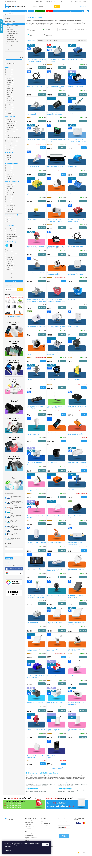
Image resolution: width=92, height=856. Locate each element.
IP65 (9, 159)
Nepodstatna (11, 265)
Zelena (9, 261)
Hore (30, 768)
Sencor (9, 96)
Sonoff (9, 105)
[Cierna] (11, 245)
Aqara (9, 72)
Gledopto (10, 82)
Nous (9, 92)
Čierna (9, 251)
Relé (9, 119)
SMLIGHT (10, 103)
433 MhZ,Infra (11, 205)
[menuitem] (9, 11)
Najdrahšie (48, 40)
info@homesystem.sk (48, 821)
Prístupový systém (12, 141)
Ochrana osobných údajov (30, 834)
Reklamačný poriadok (29, 835)
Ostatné (7, 43)
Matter (9, 211)
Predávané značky (38, 1)
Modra (9, 257)
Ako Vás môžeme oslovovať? (64, 821)
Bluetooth (10, 193)
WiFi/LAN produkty (9, 23)
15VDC (9, 176)
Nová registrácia (8, 561)
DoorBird (10, 80)
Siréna (9, 143)
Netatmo (10, 90)
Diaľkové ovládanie (12, 129)
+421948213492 (46, 823)
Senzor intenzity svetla (13, 236)
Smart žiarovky (10, 35)
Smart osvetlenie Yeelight (12, 25)
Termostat (10, 125)
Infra (9, 201)
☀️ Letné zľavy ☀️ (9, 45)
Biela (9, 249)
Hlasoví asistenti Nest (11, 39)
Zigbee (10, 186)
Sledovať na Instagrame (15, 316)
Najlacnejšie (40, 40)
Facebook (45, 825)
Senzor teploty (11, 230)
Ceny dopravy (28, 824)
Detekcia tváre (11, 238)
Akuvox (10, 70)
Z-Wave (9, 197)
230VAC (10, 166)
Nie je (9, 199)
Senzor (9, 149)
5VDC (9, 170)
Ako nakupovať (28, 828)
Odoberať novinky (64, 836)
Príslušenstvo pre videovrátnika (14, 138)
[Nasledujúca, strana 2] (83, 768)
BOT (9, 76)
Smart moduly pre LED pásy (13, 31)
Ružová (9, 269)
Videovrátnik (11, 132)
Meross (10, 88)
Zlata (9, 267)
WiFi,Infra (10, 207)
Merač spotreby (11, 145)
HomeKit (10, 195)
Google (9, 84)
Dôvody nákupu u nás (29, 826)
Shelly (9, 99)
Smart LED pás (10, 29)
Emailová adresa (61, 827)
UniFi (9, 111)
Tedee (9, 109)
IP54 (9, 157)
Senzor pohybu (11, 228)
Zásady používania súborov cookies (31, 838)
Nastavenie (8, 850)
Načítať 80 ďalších (57, 768)
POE (9, 178)
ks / (14, 281)
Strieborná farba (12, 253)
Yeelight (9, 113)
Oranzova (10, 263)
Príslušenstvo (11, 123)
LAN (9, 191)
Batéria (10, 168)
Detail (43, 147)
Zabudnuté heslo (8, 562)
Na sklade (10, 64)
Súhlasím (45, 844)
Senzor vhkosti (11, 232)
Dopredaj (7, 47)
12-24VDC (10, 174)
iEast (9, 86)
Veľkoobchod (27, 830)
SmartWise (10, 101)
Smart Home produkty (10, 21)
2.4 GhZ (9, 203)
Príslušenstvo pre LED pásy (13, 33)
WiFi (9, 188)
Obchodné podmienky (29, 832)
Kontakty (27, 840)
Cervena (10, 259)
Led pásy (9, 27)
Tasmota (10, 209)
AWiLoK (9, 74)
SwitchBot (10, 107)
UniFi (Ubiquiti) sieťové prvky (13, 41)
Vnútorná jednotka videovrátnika (14, 134)
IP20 (9, 155)
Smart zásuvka (11, 127)
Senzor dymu (11, 234)
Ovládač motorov (12, 121)
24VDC (9, 172)
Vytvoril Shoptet (83, 853)
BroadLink (10, 78)
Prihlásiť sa (9, 558)
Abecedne (56, 40)
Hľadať (57, 6)
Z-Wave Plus (10, 184)
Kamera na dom (10, 37)
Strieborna (10, 255)
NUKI (9, 94)
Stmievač (10, 147)
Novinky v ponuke (9, 49)
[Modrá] (6, 245)
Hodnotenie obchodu (50, 1)
